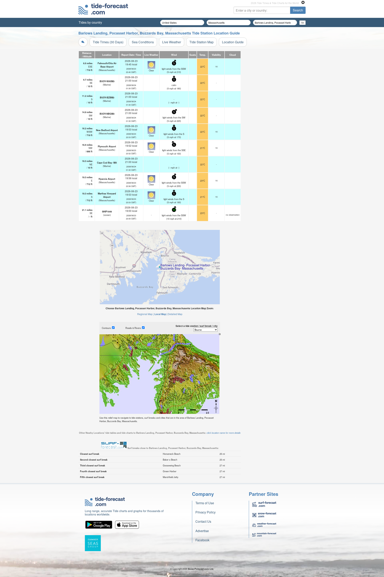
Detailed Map (175, 314)
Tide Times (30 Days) (108, 42)
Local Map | (160, 314)
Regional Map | (145, 314)
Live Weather (171, 42)
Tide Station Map (201, 42)
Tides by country (90, 22)
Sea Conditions (143, 42)
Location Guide (233, 42)
